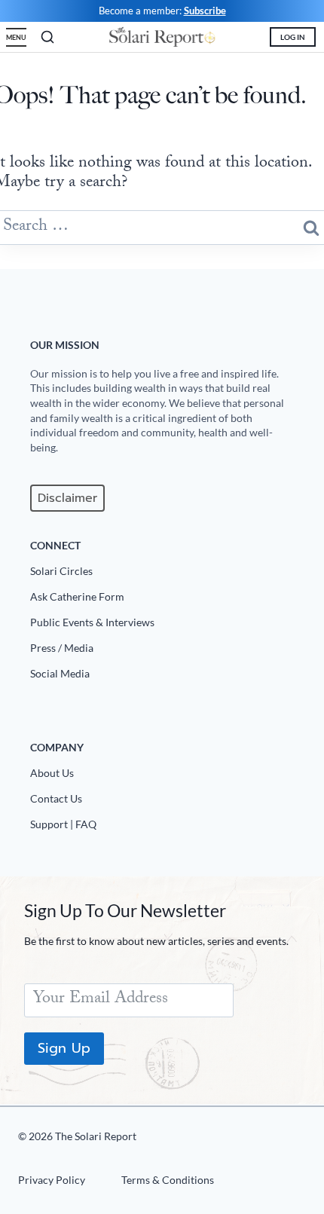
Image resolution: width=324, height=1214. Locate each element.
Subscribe (205, 11)
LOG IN (292, 36)
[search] (47, 36)
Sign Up (64, 1048)
